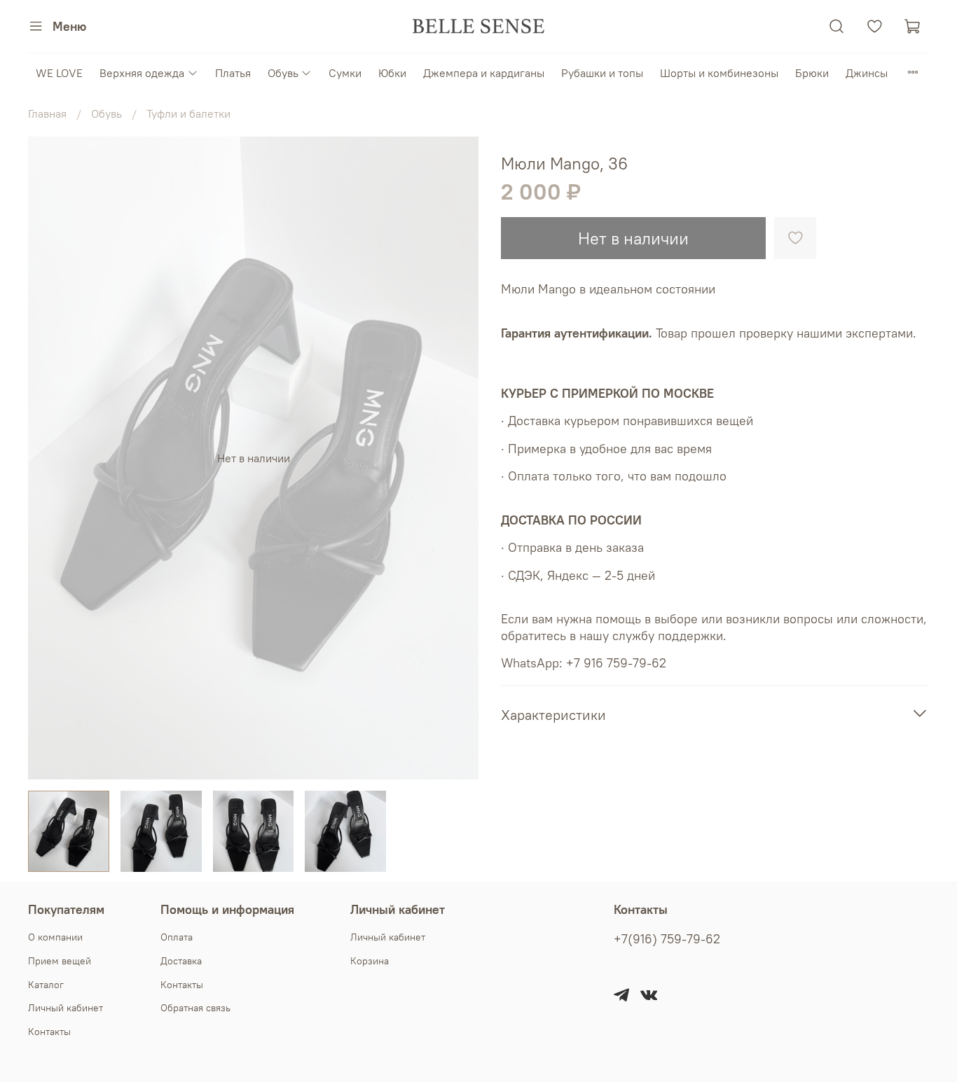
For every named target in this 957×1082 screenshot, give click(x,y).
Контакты (49, 1031)
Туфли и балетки (188, 113)
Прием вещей (59, 961)
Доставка (181, 961)
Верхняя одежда (141, 73)
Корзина (369, 961)
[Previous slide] (50, 458)
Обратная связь (195, 1007)
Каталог (46, 984)
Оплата (176, 937)
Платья (233, 73)
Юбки (392, 73)
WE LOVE (59, 73)
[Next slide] (456, 458)
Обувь (283, 73)
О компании (55, 937)
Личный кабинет (65, 1007)
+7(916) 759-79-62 (667, 939)
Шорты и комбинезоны (719, 73)
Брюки (812, 73)
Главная (47, 113)
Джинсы (867, 73)
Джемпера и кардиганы (483, 73)
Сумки (345, 73)
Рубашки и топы (602, 73)
